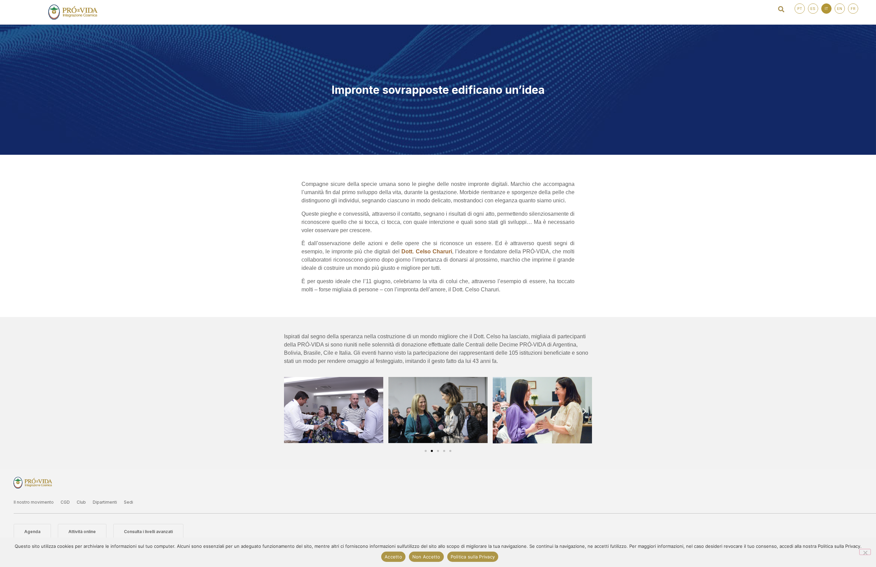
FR (853, 8)
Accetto (393, 556)
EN (839, 8)
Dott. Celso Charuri (426, 251)
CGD (65, 502)
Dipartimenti (105, 502)
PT (799, 8)
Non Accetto (426, 556)
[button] (781, 9)
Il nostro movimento (34, 502)
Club (81, 502)
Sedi (128, 502)
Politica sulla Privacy (473, 556)
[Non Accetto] (865, 552)
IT (826, 8)
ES (812, 8)
